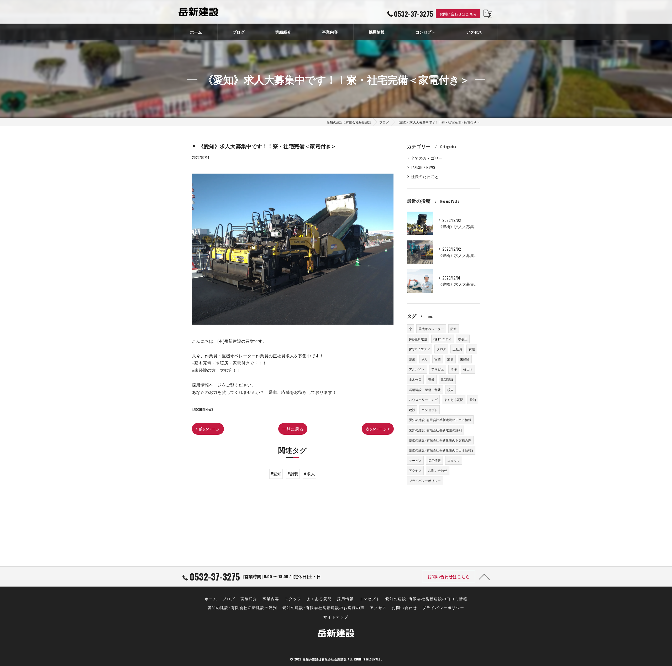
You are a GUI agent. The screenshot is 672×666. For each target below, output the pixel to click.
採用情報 (434, 460)
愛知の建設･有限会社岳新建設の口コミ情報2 (441, 450)
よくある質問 (453, 399)
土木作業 (415, 379)
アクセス (415, 470)
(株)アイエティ (419, 349)
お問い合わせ (437, 470)
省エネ (468, 369)
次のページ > (378, 429)
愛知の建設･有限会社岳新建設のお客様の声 (440, 440)
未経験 (465, 359)
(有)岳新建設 (418, 339)
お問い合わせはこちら (458, 14)
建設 (412, 409)
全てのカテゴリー (427, 158)
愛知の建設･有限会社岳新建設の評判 (435, 430)
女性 (472, 349)
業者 (450, 359)
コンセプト (430, 409)
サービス (415, 460)
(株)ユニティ (442, 339)
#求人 (309, 473)
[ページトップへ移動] (484, 576)
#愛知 (276, 473)
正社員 (457, 349)
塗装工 (463, 339)
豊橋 (431, 379)
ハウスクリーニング (423, 399)
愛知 (473, 399)
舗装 (412, 359)
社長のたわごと (425, 176)
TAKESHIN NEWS (202, 409)
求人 (450, 389)
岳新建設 (447, 379)
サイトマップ (336, 616)
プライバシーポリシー (425, 480)
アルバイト (417, 369)
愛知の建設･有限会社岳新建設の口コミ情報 (440, 419)
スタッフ (453, 460)
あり (425, 359)
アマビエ (437, 369)
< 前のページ (208, 429)
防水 (453, 328)
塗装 (437, 359)
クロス (441, 349)
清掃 (453, 369)
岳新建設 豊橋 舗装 (425, 389)
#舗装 (292, 473)
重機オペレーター (431, 328)
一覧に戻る (292, 429)
